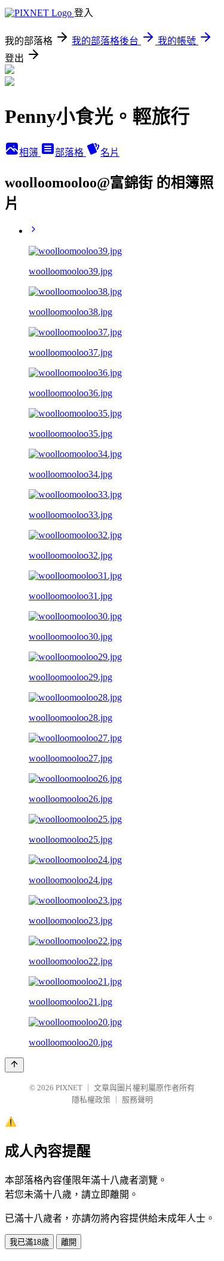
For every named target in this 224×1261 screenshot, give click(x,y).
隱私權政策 (91, 1099)
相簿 (30, 152)
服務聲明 (137, 1099)
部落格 (70, 152)
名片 (109, 152)
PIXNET (69, 1087)
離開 (68, 1242)
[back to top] (14, 1064)
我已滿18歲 (29, 1242)
